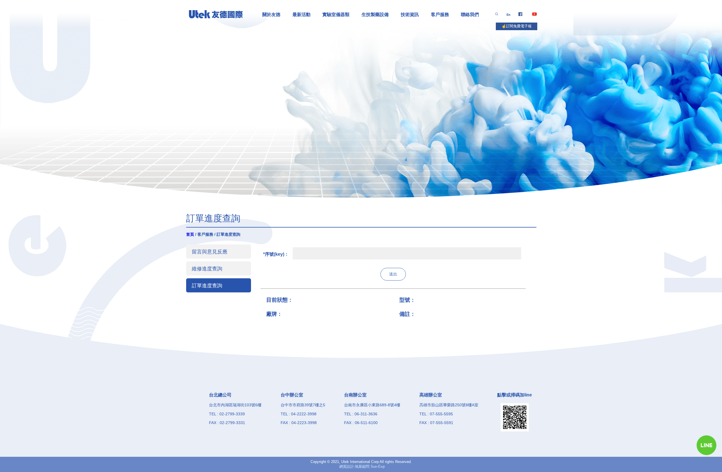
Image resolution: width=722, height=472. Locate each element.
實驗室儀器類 (335, 14)
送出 (393, 274)
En (508, 14)
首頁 (190, 234)
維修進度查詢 (207, 269)
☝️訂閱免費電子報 (516, 26)
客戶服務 (440, 14)
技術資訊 (410, 14)
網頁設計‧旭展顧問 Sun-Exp (362, 466)
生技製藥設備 (375, 14)
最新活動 (301, 14)
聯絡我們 (470, 14)
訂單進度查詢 (207, 285)
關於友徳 (271, 14)
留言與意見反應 (209, 252)
